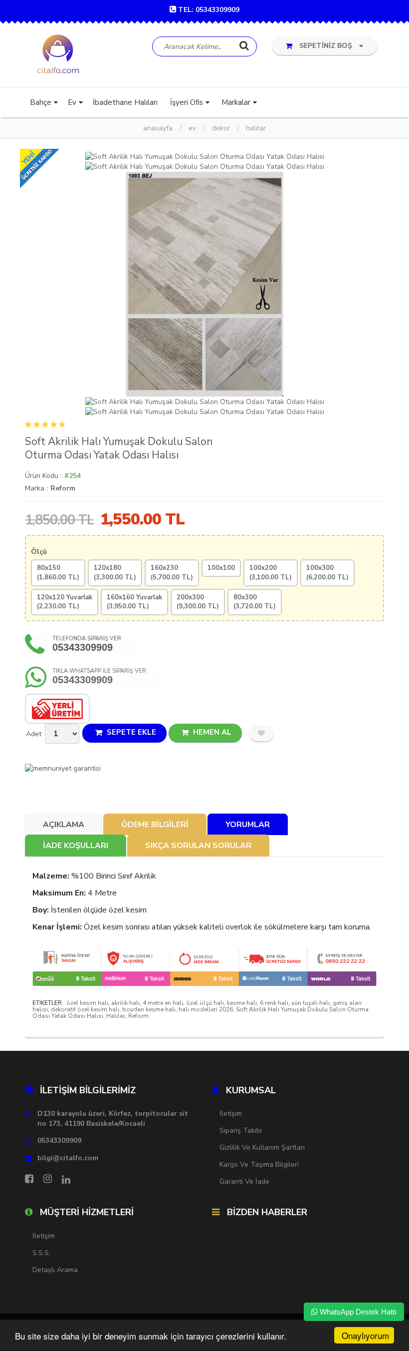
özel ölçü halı (205, 1003)
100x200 (270, 572)
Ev (192, 128)
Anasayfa (158, 128)
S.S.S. (41, 1253)
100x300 (327, 572)
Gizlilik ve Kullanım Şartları (262, 1147)
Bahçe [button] (40, 102)
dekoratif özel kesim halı (85, 1009)
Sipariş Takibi (240, 1130)
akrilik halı (125, 1003)
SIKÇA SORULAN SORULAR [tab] (198, 845)
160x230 (172, 572)
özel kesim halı (87, 1003)
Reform (62, 488)
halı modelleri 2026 (206, 1009)
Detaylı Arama (55, 1270)
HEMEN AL (211, 732)
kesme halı (242, 1003)
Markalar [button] (235, 102)
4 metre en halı (163, 1003)
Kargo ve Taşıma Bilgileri (259, 1164)
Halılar (256, 128)
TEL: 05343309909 (208, 9)
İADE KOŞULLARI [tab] (75, 845)
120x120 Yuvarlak (64, 602)
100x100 (221, 567)
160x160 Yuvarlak (134, 602)
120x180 (115, 572)
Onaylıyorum (365, 1335)
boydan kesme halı (149, 1009)
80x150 (58, 572)
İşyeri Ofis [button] (186, 102)
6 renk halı (274, 1003)
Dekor (221, 128)
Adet (33, 734)
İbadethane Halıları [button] (125, 102)
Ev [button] (72, 102)
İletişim (230, 1113)
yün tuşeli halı (310, 1003)
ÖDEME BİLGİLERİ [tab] (155, 824)
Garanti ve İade (244, 1181)
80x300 (254, 602)
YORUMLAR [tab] (247, 824)
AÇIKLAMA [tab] (63, 824)
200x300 (198, 602)
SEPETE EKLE (130, 732)
